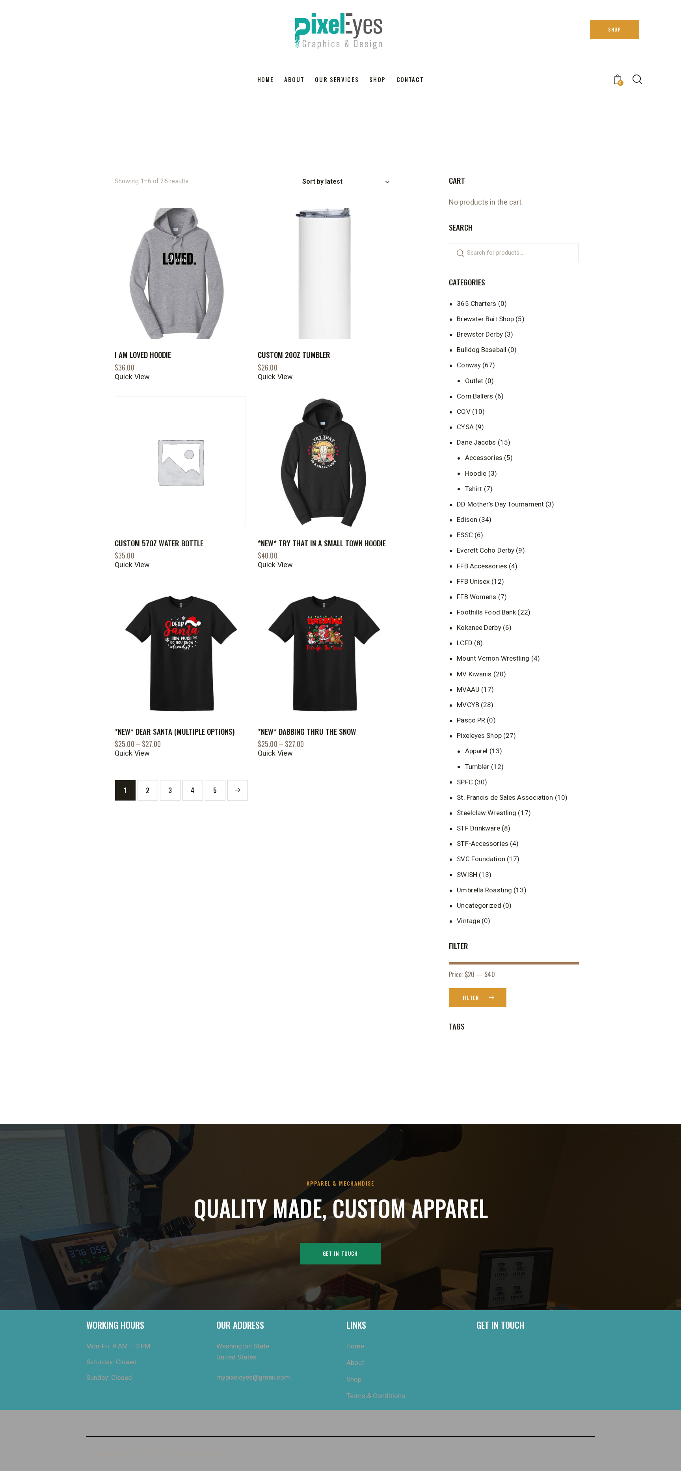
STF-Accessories (482, 843)
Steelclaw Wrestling (486, 813)
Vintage (468, 921)
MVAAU (468, 689)
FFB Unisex (473, 581)
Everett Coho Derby (485, 550)
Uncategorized (479, 905)
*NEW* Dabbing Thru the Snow (307, 731)
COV (463, 411)
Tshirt (473, 489)
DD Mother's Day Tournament (500, 504)
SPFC (465, 782)
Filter (471, 998)
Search (456, 253)
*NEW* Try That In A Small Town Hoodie (322, 543)
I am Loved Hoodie (143, 354)
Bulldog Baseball (481, 350)
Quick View (132, 376)
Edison (467, 519)
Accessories (483, 458)
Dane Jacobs (476, 442)
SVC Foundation (481, 859)
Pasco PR (471, 720)
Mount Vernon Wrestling (493, 658)
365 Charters (476, 303)
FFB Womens (476, 597)
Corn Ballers (475, 396)
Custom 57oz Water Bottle (159, 543)
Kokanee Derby (479, 627)
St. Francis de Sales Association (505, 797)
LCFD (464, 643)
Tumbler (477, 767)
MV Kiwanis (474, 674)
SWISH (467, 875)
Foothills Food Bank (486, 612)
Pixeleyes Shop (479, 735)
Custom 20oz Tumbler (294, 354)
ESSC (465, 535)
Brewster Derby (479, 334)
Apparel (476, 751)
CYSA (465, 427)
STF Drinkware (478, 828)
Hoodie (476, 473)
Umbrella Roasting (484, 890)
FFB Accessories (482, 566)
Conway (469, 365)
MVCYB (468, 705)
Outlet (474, 381)
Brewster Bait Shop (485, 319)
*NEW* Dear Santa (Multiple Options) (174, 731)
